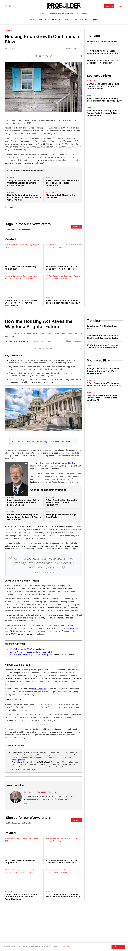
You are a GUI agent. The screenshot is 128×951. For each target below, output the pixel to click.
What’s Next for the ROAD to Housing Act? (28, 649)
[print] (81, 56)
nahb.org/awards (19, 760)
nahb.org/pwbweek (19, 767)
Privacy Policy (65, 946)
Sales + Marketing (80, 19)
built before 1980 (39, 689)
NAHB (6, 315)
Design (31, 19)
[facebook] (36, 56)
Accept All (118, 947)
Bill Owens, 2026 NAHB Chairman (18, 341)
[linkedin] (40, 56)
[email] (51, 56)
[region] (64, 947)
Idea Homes (95, 19)
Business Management (61, 19)
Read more (9, 207)
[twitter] (43, 56)
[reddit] (47, 56)
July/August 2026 (46, 442)
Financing (8, 30)
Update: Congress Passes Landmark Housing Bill (31, 652)
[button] (6, 6)
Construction (43, 19)
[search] (10, 6)
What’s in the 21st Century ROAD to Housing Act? (31, 655)
